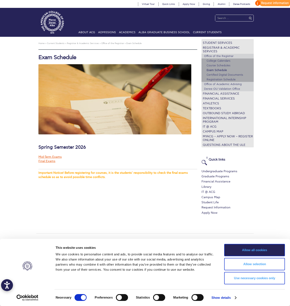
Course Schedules (218, 65)
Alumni (221, 4)
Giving (206, 4)
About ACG (86, 32)
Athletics (211, 103)
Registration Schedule (221, 79)
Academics (127, 32)
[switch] (122, 297)
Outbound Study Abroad (224, 113)
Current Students (207, 32)
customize (272, 3)
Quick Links (168, 4)
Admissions (107, 32)
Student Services (217, 43)
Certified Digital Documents (225, 75)
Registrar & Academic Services (221, 49)
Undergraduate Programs (219, 171)
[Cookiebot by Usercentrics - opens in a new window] (27, 298)
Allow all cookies (254, 250)
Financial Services (219, 98)
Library (206, 187)
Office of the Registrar (219, 56)
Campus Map (213, 131)
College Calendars (218, 61)
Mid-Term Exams (50, 157)
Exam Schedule (217, 70)
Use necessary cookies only (254, 278)
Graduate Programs (215, 176)
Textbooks (212, 108)
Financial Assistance (221, 93)
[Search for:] (230, 18)
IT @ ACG (210, 126)
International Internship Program (224, 120)
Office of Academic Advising (223, 84)
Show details (221, 297)
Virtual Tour (148, 4)
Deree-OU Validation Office (222, 89)
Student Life (210, 202)
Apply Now (189, 4)
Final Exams (46, 161)
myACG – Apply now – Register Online (228, 138)
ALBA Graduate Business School (164, 32)
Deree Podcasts (241, 4)
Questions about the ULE (224, 145)
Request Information (215, 207)
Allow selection (254, 264)
